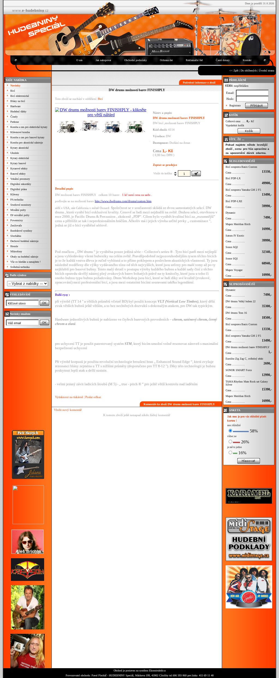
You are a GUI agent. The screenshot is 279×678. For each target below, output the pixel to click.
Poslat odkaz (93, 397)
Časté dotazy (223, 60)
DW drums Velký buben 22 (241, 301)
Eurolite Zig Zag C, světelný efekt (244, 358)
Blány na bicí (17, 101)
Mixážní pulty (18, 209)
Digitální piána (18, 189)
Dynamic (230, 212)
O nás (79, 60)
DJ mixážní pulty (19, 215)
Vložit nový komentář (68, 409)
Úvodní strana (266, 70)
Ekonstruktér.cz (157, 670)
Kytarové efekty (19, 168)
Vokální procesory (20, 178)
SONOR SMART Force (239, 370)
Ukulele (14, 152)
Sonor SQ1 (232, 258)
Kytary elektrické (19, 158)
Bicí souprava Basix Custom (241, 166)
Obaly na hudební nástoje (24, 256)
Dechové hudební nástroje (24, 241)
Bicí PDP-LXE (234, 201)
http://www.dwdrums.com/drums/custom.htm (123, 201)
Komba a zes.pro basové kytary (27, 137)
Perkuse (14, 121)
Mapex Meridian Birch (238, 224)
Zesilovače (16, 225)
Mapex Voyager (234, 269)
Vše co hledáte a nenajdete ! (25, 261)
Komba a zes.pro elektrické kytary (28, 127)
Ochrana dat (166, 60)
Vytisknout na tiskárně (69, 397)
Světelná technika (19, 266)
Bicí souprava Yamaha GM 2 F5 (243, 189)
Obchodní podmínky (135, 60)
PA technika (16, 199)
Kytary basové (18, 163)
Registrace (235, 105)
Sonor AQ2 (232, 247)
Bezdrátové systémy (21, 230)
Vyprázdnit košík (235, 125)
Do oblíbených (249, 70)
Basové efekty (18, 173)
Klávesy (14, 194)
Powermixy (16, 220)
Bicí (12, 90)
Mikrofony (16, 251)
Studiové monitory (20, 204)
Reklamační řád (194, 60)
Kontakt (247, 60)
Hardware (15, 106)
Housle (14, 246)
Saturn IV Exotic (235, 235)
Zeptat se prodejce (165, 164)
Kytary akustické (19, 147)
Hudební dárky (18, 111)
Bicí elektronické (19, 95)
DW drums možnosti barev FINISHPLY (247, 347)
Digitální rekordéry (20, 184)
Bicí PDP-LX (233, 178)
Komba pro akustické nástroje (26, 142)
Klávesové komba (20, 132)
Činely (14, 116)
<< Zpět (233, 70)
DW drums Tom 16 (236, 312)
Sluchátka (15, 235)
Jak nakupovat (103, 60)
